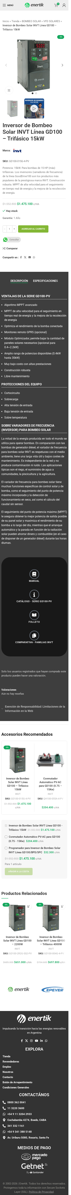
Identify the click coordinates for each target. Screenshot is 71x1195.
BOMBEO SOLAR (31, 21)
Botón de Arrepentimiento (17, 1082)
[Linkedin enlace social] (41, 1041)
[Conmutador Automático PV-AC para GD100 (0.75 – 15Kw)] (50, 759)
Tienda (15, 21)
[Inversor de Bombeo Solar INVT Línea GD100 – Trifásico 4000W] (51, 918)
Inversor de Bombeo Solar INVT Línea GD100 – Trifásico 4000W (51, 940)
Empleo (7, 1066)
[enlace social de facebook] (21, 257)
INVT (18, 794)
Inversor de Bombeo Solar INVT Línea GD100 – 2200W (17, 940)
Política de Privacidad (41, 1191)
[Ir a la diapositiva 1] (32, 93)
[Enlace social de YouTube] (36, 1041)
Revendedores (11, 1061)
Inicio (6, 21)
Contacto (8, 1077)
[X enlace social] (25, 257)
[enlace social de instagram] (31, 1041)
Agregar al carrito (33, 229)
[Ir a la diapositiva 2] (36, 93)
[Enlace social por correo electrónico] (29, 257)
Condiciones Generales (16, 1087)
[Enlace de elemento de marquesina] (47, 989)
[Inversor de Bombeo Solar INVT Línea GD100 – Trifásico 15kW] (17, 759)
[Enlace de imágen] (34, 1156)
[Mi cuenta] (64, 5)
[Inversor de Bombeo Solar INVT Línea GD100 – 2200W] (17, 918)
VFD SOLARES (51, 21)
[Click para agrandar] (9, 90)
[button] (6, 65)
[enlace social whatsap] (34, 257)
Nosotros (8, 1072)
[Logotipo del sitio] (34, 5)
